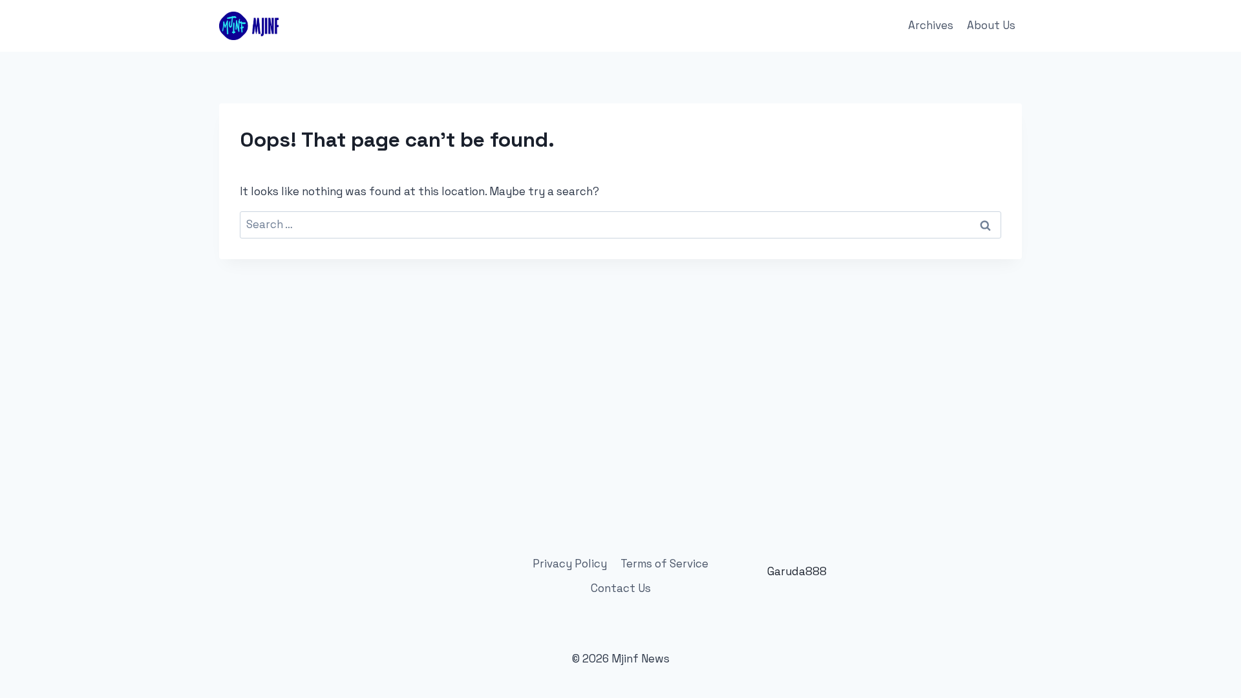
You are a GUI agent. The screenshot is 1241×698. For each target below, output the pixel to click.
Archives (930, 25)
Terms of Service (664, 563)
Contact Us (621, 588)
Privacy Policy (570, 563)
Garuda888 (797, 571)
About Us (991, 25)
